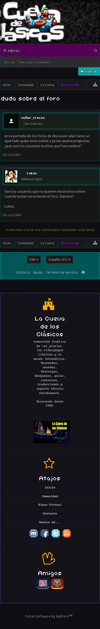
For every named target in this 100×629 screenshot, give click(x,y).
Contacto (23, 272)
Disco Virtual (50, 505)
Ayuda (37, 272)
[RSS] (66, 537)
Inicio (50, 488)
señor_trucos (33, 118)
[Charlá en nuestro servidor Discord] (33, 537)
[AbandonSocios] (43, 588)
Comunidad (50, 496)
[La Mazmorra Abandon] (57, 588)
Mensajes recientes (34, 62)
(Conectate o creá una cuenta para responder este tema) (50, 230)
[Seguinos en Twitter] (55, 537)
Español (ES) (58, 259)
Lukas (32, 173)
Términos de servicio (62, 272)
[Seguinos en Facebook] (44, 537)
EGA (32, 259)
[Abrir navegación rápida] (95, 85)
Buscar (9, 62)
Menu (13, 50)
